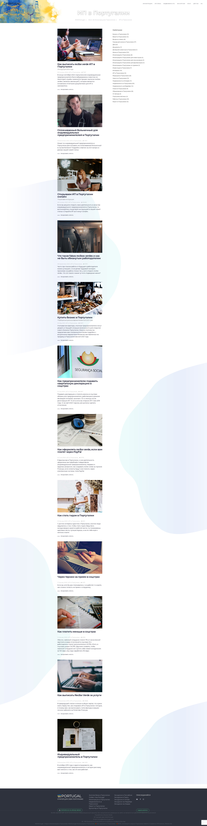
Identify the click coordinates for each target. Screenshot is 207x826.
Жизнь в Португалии (119, 52)
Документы (116, 47)
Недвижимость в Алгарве (121, 81)
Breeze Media (108, 815)
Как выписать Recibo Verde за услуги (79, 687)
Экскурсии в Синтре (122, 799)
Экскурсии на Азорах (122, 804)
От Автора (116, 94)
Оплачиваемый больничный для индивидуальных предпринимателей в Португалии (79, 125)
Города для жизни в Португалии (123, 42)
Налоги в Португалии (120, 78)
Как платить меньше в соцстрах (79, 626)
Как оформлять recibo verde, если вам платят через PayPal (79, 445)
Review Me (168, 823)
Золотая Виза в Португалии (99, 795)
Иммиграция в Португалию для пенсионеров (127, 60)
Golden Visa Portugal (96, 797)
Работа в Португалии (119, 99)
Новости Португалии (119, 88)
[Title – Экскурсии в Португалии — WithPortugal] (70, 796)
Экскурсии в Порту (121, 797)
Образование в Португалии (122, 91)
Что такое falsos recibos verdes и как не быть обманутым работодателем (79, 249)
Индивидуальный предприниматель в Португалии (79, 746)
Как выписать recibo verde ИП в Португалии (79, 60)
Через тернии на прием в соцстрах (79, 566)
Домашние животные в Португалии (124, 50)
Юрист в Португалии (119, 101)
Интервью (116, 70)
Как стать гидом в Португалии (79, 508)
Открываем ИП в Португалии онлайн (79, 187)
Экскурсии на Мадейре (123, 802)
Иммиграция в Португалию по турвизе (125, 65)
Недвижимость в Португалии (122, 83)
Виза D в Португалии (119, 37)
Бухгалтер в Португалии (98, 808)
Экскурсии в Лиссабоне (123, 795)
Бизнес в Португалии (119, 34)
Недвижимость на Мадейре (122, 86)
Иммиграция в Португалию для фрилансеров (128, 62)
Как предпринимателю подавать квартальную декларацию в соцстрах (79, 378)
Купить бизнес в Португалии (79, 311)
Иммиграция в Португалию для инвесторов (127, 57)
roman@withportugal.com (105, 819)
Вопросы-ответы (118, 39)
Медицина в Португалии (121, 75)
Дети (114, 44)
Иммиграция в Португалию (122, 55)
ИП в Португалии (74, 72)
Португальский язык (119, 96)
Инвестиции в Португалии (121, 68)
